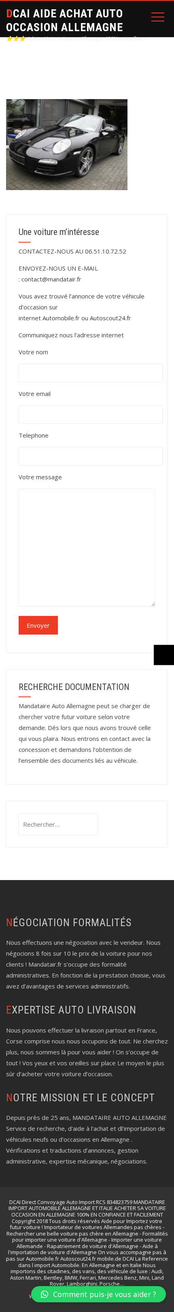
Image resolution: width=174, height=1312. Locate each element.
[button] (98, 1294)
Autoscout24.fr (110, 318)
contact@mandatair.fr (51, 279)
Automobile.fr (61, 318)
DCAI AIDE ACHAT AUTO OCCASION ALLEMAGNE (64, 20)
